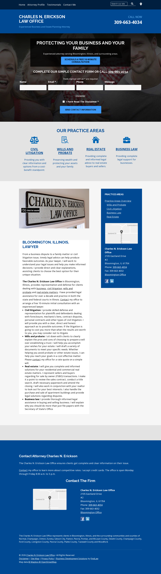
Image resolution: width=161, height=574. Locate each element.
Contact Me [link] (69, 4)
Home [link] (22, 4)
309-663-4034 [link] (128, 22)
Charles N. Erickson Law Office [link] (40, 555)
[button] (107, 281)
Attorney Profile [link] (36, 4)
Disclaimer (80, 95)
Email (52, 81)
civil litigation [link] (54, 288)
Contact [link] (64, 299)
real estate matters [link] (47, 292)
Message (110, 81)
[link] (141, 4)
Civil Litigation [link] (114, 209)
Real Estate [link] (113, 216)
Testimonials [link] (54, 4)
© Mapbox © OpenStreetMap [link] (42, 562)
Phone (79, 81)
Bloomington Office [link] (115, 274)
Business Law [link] (114, 212)
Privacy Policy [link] (47, 558)
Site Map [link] (35, 558)
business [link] (41, 288)
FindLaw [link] (94, 558)
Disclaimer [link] (24, 558)
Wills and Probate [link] (116, 204)
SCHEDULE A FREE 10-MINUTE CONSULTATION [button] (80, 60)
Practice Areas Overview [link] (118, 201)
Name (23, 81)
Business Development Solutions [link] (71, 558)
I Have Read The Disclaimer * (82, 101)
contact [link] (36, 359)
